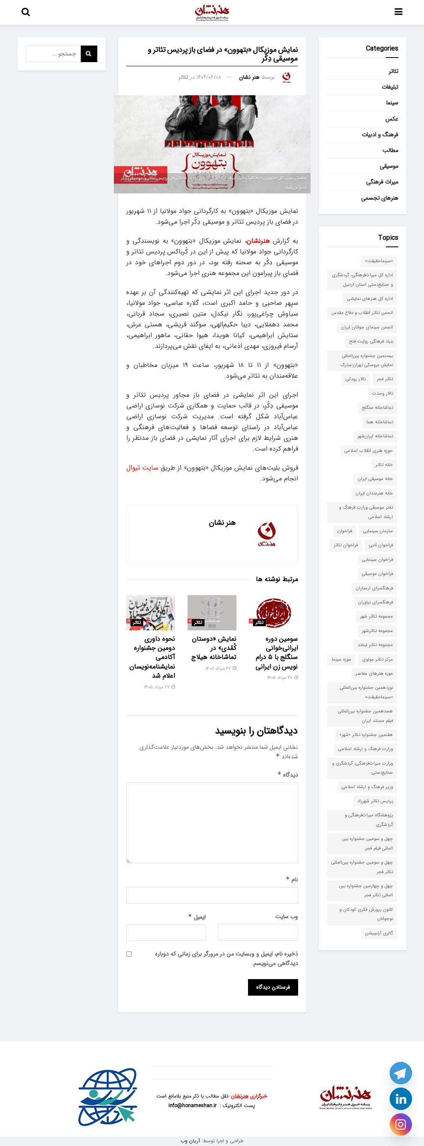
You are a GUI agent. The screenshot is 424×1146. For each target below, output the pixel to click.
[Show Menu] (398, 12)
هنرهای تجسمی (379, 198)
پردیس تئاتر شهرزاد (375, 801)
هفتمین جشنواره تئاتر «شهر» (366, 734)
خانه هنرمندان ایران (374, 493)
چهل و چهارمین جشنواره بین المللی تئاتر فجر (366, 891)
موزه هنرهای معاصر (374, 673)
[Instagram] (401, 1124)
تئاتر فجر (385, 379)
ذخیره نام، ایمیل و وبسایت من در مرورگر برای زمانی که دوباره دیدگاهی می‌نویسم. (226, 958)
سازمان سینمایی (378, 531)
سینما (392, 102)
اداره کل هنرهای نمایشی (370, 298)
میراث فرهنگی (382, 181)
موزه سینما (341, 659)
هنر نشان (249, 77)
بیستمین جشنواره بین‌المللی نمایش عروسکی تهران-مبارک (367, 360)
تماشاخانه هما (379, 422)
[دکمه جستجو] (26, 12)
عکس (391, 118)
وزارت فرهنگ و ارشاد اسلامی (365, 749)
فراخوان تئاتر (346, 545)
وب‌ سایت (286, 916)
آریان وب (190, 1141)
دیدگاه (287, 774)
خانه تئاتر (384, 464)
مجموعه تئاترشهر (377, 631)
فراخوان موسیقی (377, 573)
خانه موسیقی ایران (375, 479)
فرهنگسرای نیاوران (375, 602)
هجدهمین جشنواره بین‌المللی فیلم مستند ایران (365, 716)
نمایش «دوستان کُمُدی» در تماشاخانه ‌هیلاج (213, 648)
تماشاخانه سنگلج (377, 407)
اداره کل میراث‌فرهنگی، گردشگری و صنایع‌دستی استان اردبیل (362, 280)
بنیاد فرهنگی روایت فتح (371, 341)
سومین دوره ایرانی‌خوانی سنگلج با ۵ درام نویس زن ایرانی (276, 653)
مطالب (390, 150)
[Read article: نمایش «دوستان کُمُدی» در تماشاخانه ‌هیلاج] (212, 612)
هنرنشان (239, 1096)
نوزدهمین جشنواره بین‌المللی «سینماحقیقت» (366, 692)
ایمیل (197, 917)
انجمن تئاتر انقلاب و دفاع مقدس (362, 312)
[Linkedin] (401, 1099)
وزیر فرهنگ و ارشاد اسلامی (367, 787)
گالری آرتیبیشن (379, 933)
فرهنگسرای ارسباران (374, 588)
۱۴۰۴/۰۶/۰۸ (208, 77)
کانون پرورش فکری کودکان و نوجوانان (366, 914)
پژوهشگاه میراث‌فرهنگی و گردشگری (369, 820)
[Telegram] (401, 1073)
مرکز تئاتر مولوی (377, 659)
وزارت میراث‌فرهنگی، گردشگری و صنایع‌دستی (362, 768)
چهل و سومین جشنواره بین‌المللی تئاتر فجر (362, 867)
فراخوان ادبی (381, 545)
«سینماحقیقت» (379, 261)
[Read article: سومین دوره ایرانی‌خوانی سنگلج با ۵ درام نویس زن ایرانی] (273, 612)
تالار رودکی (356, 379)
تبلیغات (390, 87)
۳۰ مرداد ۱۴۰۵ (280, 677)
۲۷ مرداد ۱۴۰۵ (218, 668)
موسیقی (389, 166)
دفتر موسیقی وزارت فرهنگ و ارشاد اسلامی (366, 512)
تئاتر (183, 77)
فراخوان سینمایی (377, 559)
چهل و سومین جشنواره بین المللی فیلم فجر (367, 843)
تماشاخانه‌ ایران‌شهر (375, 436)
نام (292, 879)
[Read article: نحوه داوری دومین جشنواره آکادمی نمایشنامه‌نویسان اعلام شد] (150, 612)
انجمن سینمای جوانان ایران (367, 327)
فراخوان (344, 531)
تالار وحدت (382, 393)
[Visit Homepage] (212, 12)
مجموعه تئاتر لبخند (375, 645)
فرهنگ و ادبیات (380, 134)
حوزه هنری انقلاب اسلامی (368, 450)
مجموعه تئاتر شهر (376, 616)
